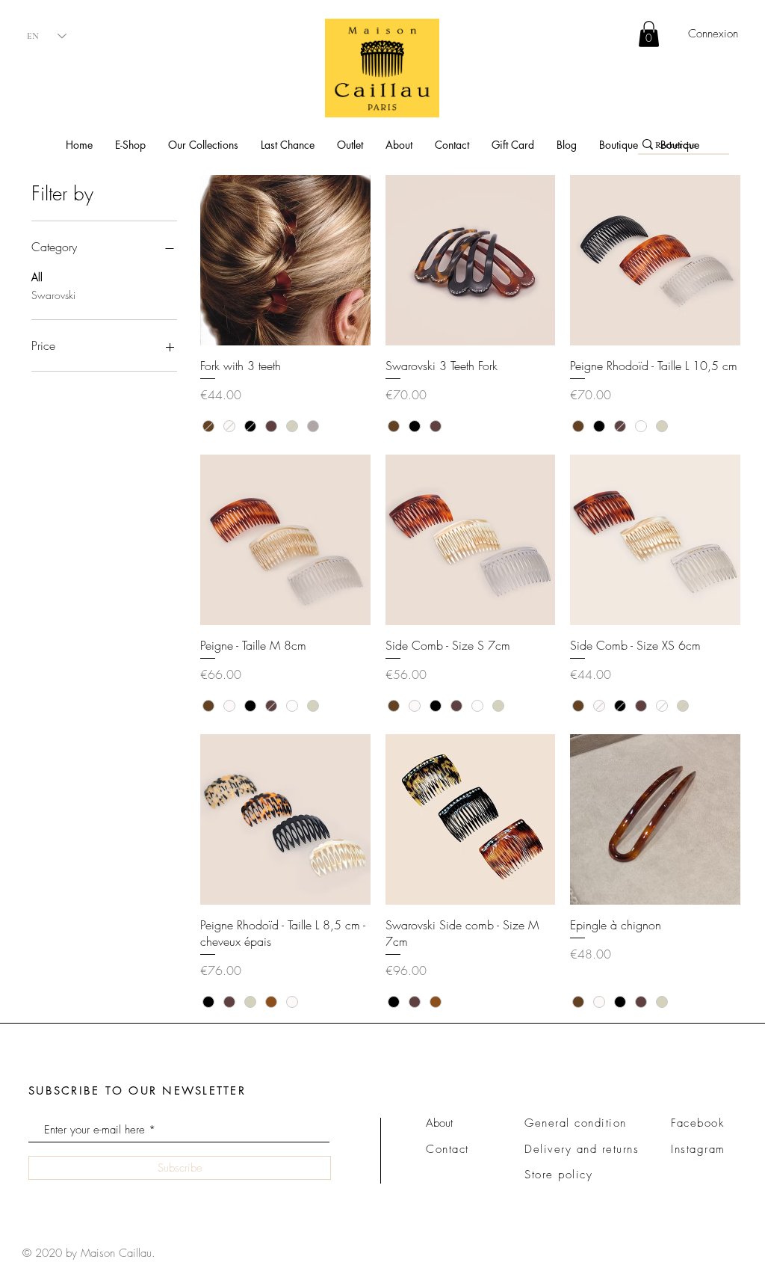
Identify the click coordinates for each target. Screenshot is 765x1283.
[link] (649, 34)
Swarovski (53, 295)
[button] (130, 144)
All (37, 277)
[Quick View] (285, 260)
